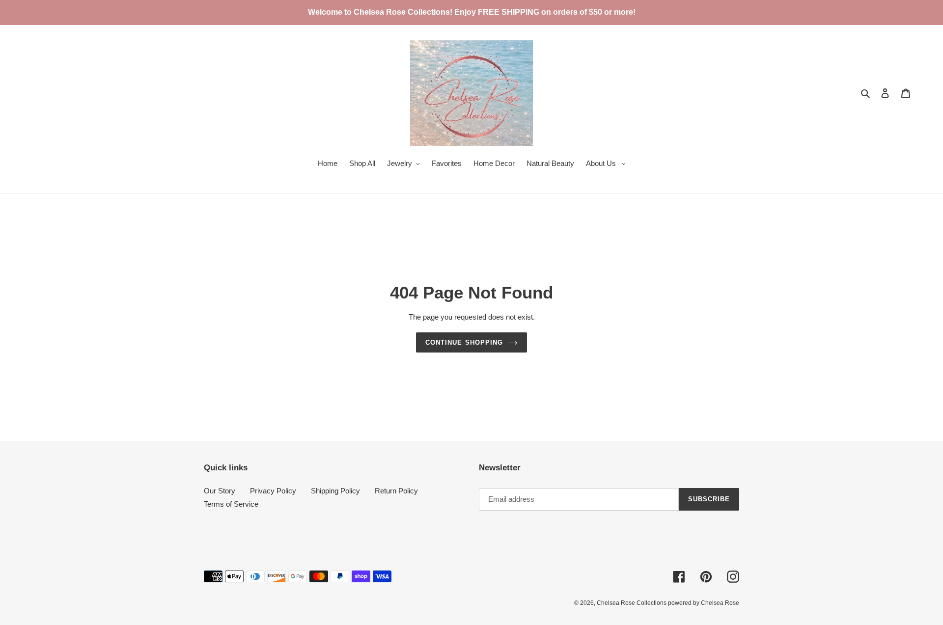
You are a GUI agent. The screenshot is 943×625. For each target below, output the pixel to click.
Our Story (219, 491)
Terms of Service (231, 504)
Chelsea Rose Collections (632, 602)
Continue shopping (464, 342)
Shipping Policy (335, 491)
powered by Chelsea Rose (703, 602)
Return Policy (396, 491)
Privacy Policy (273, 491)
